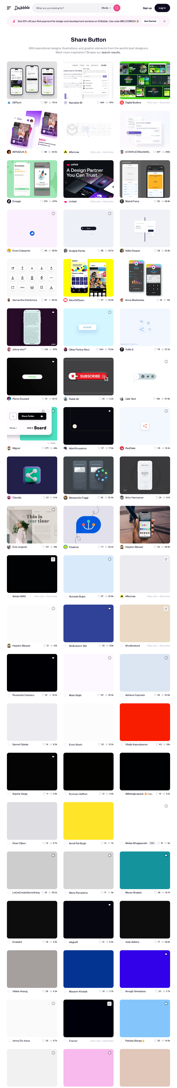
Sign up (147, 8)
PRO (152, 843)
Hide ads (152, 102)
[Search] (116, 7)
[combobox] (66, 8)
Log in (162, 7)
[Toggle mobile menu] (9, 8)
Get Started (150, 21)
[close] (164, 21)
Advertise (165, 102)
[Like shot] (51, 93)
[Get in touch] (38, 93)
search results (111, 52)
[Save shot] (45, 93)
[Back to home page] (22, 8)
